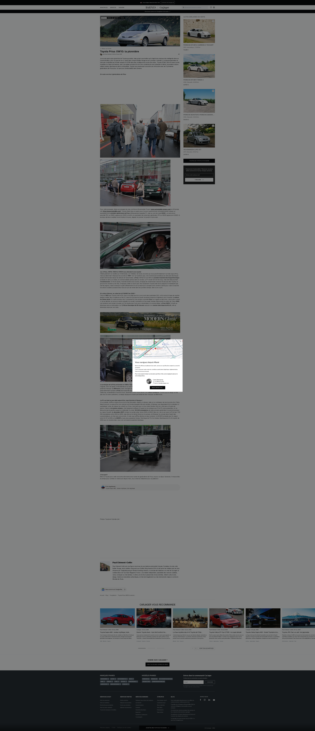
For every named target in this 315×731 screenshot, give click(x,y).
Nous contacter (157, 387)
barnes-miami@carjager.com (161, 383)
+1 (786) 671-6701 (159, 381)
